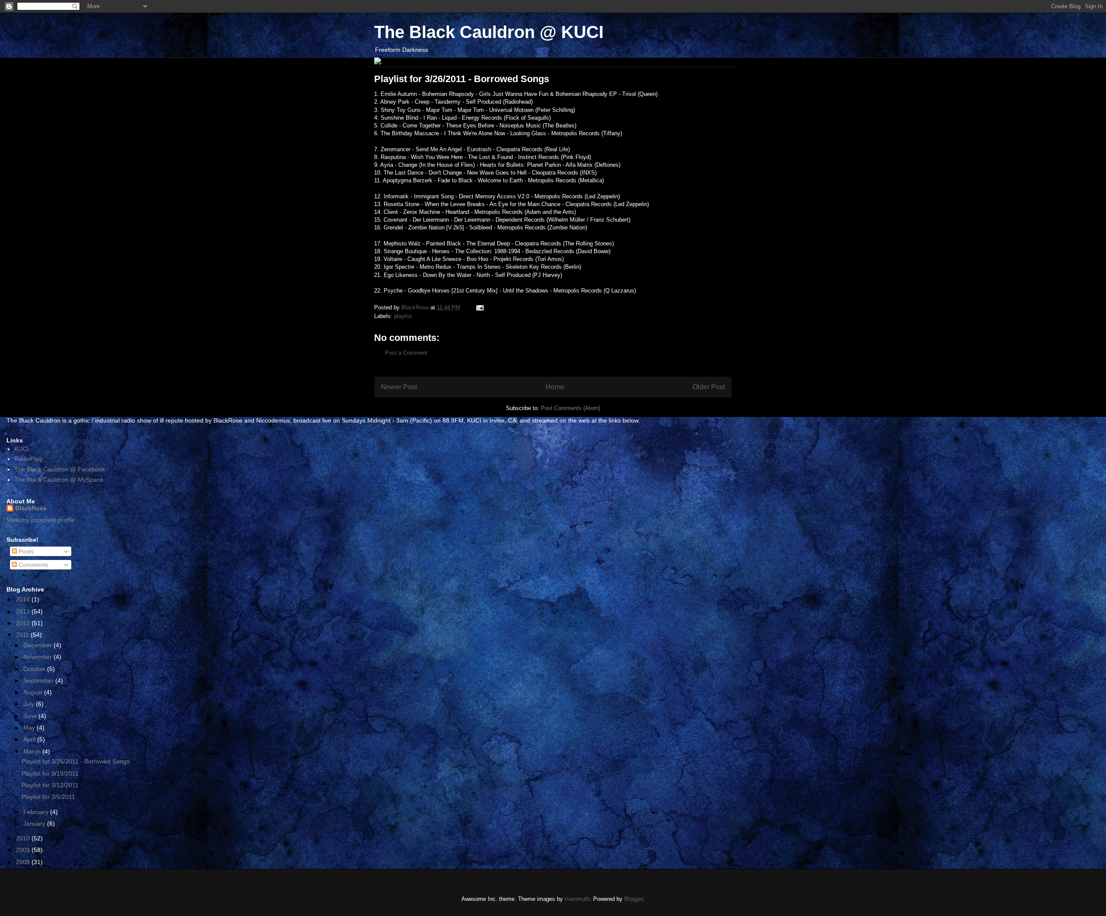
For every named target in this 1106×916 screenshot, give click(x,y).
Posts (25, 551)
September (39, 680)
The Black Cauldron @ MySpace (58, 479)
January (35, 823)
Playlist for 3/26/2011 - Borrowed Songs (76, 761)
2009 (24, 849)
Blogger (633, 899)
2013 (24, 611)
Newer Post (399, 387)
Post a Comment (406, 353)
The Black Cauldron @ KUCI (489, 31)
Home (555, 387)
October (35, 668)
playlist (403, 316)
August (33, 692)
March (32, 751)
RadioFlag (28, 458)
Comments (32, 564)
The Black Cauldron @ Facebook (59, 469)
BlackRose (31, 508)
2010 (24, 838)
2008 (24, 862)
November (38, 656)
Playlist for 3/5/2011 (48, 796)
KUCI (21, 448)
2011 (23, 634)
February (36, 811)
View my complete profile (40, 519)
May (30, 727)
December (38, 645)
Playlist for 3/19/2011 (50, 773)
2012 (24, 623)
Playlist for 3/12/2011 (50, 785)
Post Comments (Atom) (570, 408)
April (30, 739)
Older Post (709, 387)
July (29, 703)
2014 (24, 599)
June (30, 715)
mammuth (577, 899)
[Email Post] (479, 307)
